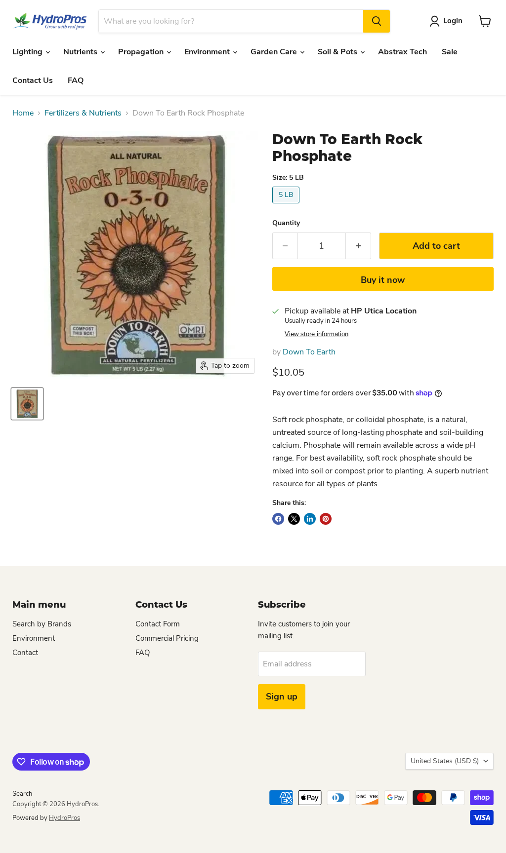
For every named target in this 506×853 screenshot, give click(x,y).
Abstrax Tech (402, 51)
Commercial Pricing (167, 638)
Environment (208, 51)
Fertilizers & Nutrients (83, 113)
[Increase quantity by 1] (358, 246)
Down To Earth (309, 352)
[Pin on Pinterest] (326, 519)
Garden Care (275, 51)
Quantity (286, 223)
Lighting (28, 51)
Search (22, 793)
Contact (25, 653)
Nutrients (81, 51)
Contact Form (157, 624)
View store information (316, 334)
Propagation (142, 51)
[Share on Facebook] (278, 519)
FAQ (76, 80)
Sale (450, 51)
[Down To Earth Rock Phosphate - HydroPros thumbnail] (27, 404)
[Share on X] (294, 519)
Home (23, 113)
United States (445, 761)
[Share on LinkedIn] (310, 519)
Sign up (281, 696)
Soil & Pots (338, 51)
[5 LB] (287, 205)
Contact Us (32, 80)
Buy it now (383, 280)
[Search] (376, 21)
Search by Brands (41, 624)
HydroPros (64, 818)
